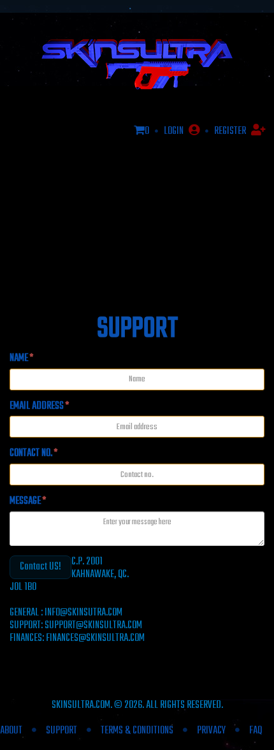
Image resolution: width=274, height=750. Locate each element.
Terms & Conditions (137, 731)
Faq (255, 731)
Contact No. (33, 453)
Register (231, 131)
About (11, 731)
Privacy (211, 731)
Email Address (39, 406)
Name (21, 358)
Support (61, 731)
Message (28, 501)
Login (174, 131)
